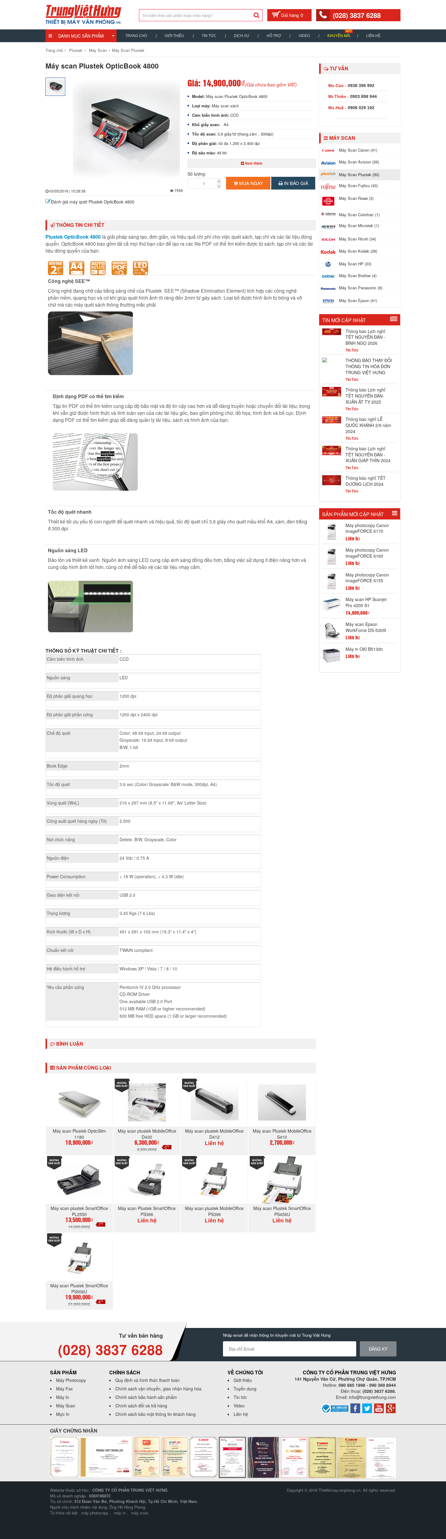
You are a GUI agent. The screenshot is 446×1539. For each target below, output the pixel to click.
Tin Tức (209, 36)
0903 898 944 (363, 96)
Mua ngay (250, 183)
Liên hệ (373, 36)
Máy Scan (98, 50)
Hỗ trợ (274, 36)
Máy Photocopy (71, 1380)
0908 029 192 (361, 107)
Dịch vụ (241, 36)
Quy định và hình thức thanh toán (147, 1380)
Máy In (62, 1397)
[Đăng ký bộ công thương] (335, 1408)
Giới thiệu (174, 36)
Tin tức (240, 1397)
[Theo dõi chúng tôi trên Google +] (391, 1408)
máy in (120, 1513)
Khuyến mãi (338, 36)
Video (304, 36)
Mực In (62, 1414)
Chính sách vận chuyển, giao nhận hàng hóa (158, 1389)
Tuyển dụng (245, 1389)
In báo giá (295, 183)
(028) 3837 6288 (357, 15)
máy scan (139, 1513)
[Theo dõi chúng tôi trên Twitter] (367, 1408)
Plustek (76, 50)
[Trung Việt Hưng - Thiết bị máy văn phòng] (83, 14)
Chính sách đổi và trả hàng (141, 1406)
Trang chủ (136, 36)
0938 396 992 (361, 85)
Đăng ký (378, 1349)
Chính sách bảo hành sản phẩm (146, 1397)
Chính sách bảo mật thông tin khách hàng (155, 1414)
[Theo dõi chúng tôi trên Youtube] (379, 1408)
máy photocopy (94, 1513)
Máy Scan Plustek (128, 50)
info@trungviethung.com (372, 1397)
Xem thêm (253, 163)
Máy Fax (64, 1389)
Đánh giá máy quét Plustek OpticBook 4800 (92, 202)
